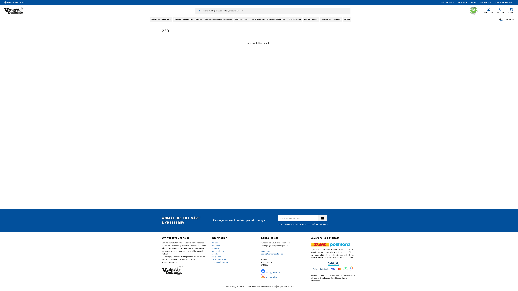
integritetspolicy (322, 224)
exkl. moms (509, 19)
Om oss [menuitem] (473, 2)
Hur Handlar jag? (218, 251)
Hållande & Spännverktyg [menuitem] (277, 19)
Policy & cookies (218, 256)
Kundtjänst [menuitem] (484, 2)
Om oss (215, 243)
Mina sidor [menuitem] (462, 2)
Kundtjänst (216, 248)
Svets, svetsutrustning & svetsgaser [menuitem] (218, 19)
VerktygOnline (271, 277)
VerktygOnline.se (273, 272)
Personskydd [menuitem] (325, 19)
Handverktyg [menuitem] (188, 19)
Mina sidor (216, 245)
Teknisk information (220, 262)
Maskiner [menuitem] (198, 19)
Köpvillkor (215, 254)
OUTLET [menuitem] (347, 19)
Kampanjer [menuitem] (337, 19)
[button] (500, 10)
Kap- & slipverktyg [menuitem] (258, 19)
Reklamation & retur (220, 259)
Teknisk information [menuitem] (503, 2)
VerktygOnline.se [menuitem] (448, 2)
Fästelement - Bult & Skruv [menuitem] (161, 19)
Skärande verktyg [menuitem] (241, 19)
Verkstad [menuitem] (177, 19)
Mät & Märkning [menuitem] (295, 19)
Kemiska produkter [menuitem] (311, 19)
